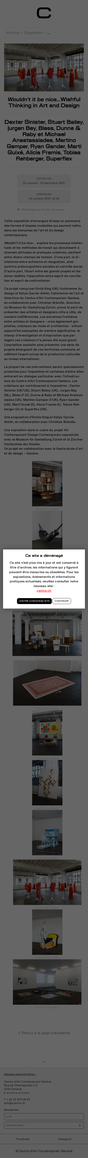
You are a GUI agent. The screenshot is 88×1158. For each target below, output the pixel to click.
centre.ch (44, 590)
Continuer (62, 601)
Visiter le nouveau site (34, 601)
